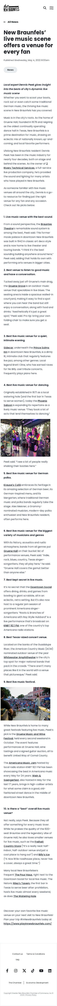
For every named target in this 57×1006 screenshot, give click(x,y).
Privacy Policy (31, 995)
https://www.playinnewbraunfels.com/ (28, 923)
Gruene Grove (16, 286)
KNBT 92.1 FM (11, 625)
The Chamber (15, 982)
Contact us (17, 954)
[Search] (45, 8)
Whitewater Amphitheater (20, 657)
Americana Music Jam (22, 763)
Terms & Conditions (35, 954)
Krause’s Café (12, 485)
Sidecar (8, 347)
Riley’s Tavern (21, 883)
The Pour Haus (23, 875)
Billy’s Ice (44, 854)
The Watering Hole (24, 896)
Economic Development (37, 982)
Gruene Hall (11, 551)
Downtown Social (41, 587)
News (10, 69)
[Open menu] (51, 8)
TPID (17, 959)
